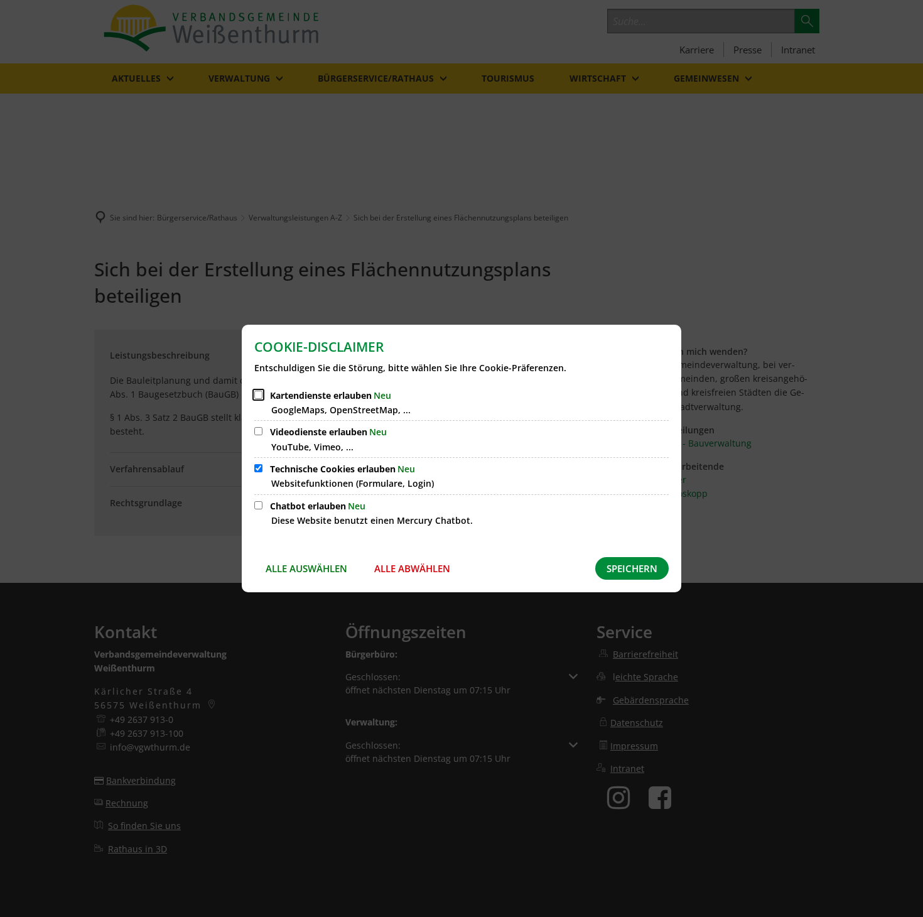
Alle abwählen (412, 568)
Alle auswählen (306, 568)
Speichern (632, 568)
